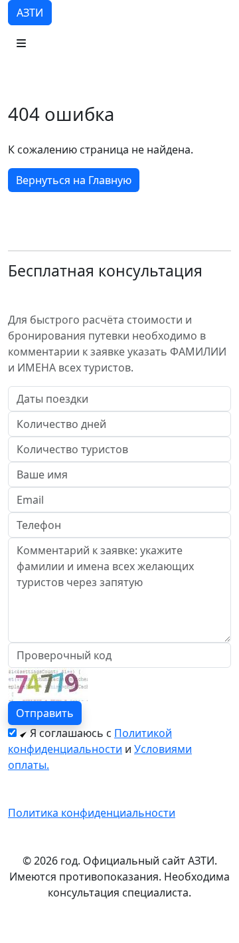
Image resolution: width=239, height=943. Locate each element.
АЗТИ (30, 12)
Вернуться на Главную (73, 180)
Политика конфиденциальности (91, 812)
